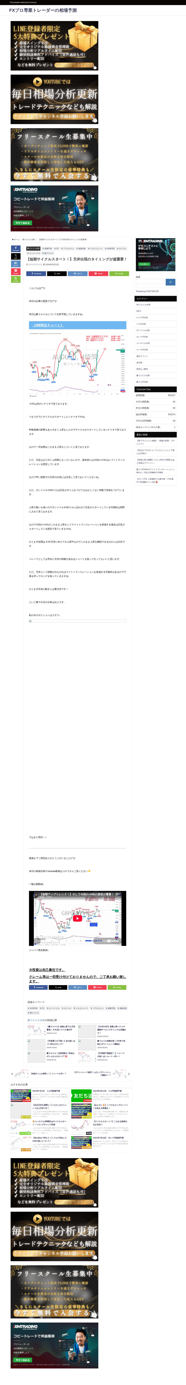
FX (57, 248)
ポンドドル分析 (143, 330)
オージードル (34, 253)
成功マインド (142, 356)
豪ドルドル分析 (33, 248)
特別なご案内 (142, 369)
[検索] (170, 282)
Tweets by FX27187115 (147, 291)
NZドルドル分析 (143, 305)
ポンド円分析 (142, 337)
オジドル (122, 248)
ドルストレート (96, 248)
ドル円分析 (141, 324)
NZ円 (138, 311)
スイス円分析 (142, 317)
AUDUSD (111, 248)
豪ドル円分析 (142, 382)
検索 (138, 277)
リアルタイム (68, 248)
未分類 (139, 363)
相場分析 (82, 248)
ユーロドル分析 (143, 343)
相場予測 (48, 248)
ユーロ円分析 (142, 350)
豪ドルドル (49, 253)
